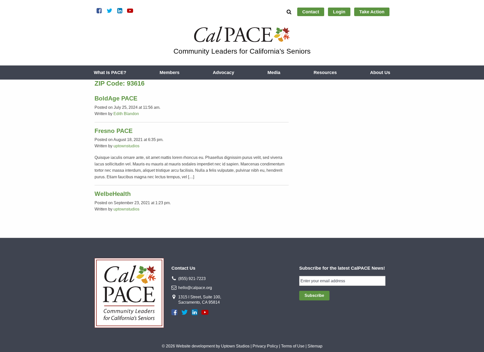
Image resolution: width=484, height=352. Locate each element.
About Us (380, 72)
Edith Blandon (126, 114)
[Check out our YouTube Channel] (204, 312)
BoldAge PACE (116, 98)
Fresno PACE (114, 130)
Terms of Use (293, 346)
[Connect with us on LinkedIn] (195, 312)
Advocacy (223, 72)
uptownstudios (126, 146)
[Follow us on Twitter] (184, 312)
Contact (310, 11)
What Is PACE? (110, 72)
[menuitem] (310, 12)
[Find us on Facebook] (174, 312)
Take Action (371, 11)
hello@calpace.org (195, 288)
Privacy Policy (265, 346)
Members (169, 72)
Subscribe (314, 295)
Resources (325, 72)
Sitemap (315, 346)
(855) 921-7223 (192, 278)
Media (273, 72)
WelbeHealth (113, 193)
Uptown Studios (235, 346)
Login (339, 11)
